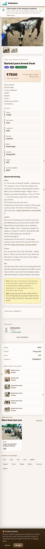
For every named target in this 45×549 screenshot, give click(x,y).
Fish (4, 459)
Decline (7, 545)
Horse (14, 464)
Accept (18, 545)
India (8, 131)
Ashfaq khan (15, 328)
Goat (10, 59)
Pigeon (5, 464)
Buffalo (32, 459)
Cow (24, 459)
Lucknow (9, 138)
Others (30, 464)
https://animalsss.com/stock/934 (24, 245)
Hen (18, 459)
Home (6, 59)
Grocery (39, 464)
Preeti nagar (10, 146)
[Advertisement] (22, 496)
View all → (39, 420)
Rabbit (5, 468)
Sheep (22, 464)
